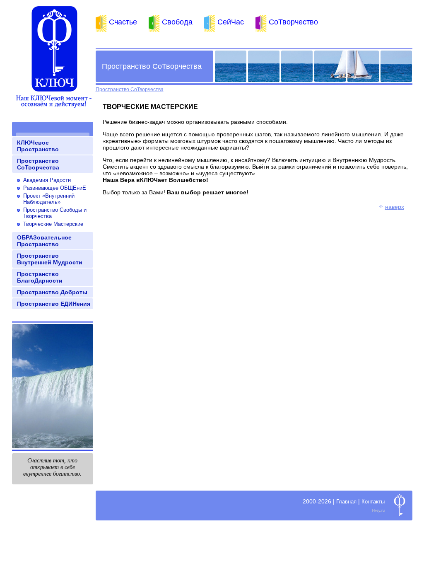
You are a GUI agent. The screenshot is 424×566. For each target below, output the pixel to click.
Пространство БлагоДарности (40, 277)
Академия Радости (47, 180)
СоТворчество (293, 22)
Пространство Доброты (52, 292)
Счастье (123, 22)
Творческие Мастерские (53, 224)
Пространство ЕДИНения (53, 303)
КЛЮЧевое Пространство (38, 145)
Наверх (394, 206)
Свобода (177, 22)
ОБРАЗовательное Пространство (44, 240)
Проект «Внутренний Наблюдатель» (49, 199)
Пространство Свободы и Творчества (55, 213)
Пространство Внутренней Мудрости (49, 259)
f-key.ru (378, 510)
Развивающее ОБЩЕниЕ (54, 188)
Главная (346, 501)
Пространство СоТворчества (38, 164)
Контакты (373, 501)
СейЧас (230, 22)
